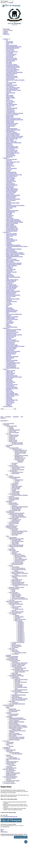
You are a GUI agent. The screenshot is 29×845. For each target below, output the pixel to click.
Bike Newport (9, 156)
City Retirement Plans (14, 522)
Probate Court (12, 437)
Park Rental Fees (10, 215)
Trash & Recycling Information (13, 199)
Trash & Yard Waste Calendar (12, 202)
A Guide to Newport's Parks (18, 642)
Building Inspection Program (21, 679)
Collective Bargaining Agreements (16, 513)
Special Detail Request (14, 588)
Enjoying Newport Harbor (12, 223)
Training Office (15, 543)
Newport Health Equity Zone (12, 152)
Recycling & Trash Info (11, 58)
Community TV (9, 266)
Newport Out (9, 403)
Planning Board (9, 238)
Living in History (10, 218)
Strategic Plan (9, 283)
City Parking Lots (10, 186)
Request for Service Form (20, 668)
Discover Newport (10, 105)
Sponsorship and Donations (12, 210)
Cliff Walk (14, 614)
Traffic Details (6, 29)
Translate (11, 2)
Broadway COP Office (20, 555)
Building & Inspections (11, 196)
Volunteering (9, 216)
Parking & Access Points (11, 375)
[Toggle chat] (26, 842)
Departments (9, 300)
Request (8, 127)
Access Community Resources (13, 133)
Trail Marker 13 (20, 637)
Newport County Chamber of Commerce (15, 80)
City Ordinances (9, 86)
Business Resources (10, 342)
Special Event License (11, 124)
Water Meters (15, 661)
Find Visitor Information (11, 104)
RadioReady (14, 485)
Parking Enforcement (16, 595)
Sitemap (25, 834)
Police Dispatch (15, 542)
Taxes (7, 44)
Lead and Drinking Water (17, 669)
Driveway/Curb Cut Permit (12, 114)
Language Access (10, 282)
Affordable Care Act (16, 519)
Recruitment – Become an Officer (16, 587)
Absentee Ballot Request (11, 128)
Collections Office (13, 470)
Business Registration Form (21, 450)
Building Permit (9, 117)
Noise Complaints (10, 179)
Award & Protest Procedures (18, 467)
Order (7, 94)
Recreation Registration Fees (12, 48)
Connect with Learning (11, 68)
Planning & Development (12, 310)
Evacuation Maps (16, 488)
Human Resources (10, 309)
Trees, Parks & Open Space (15, 613)
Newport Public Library (11, 71)
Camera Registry (15, 566)
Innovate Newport (10, 78)
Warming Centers (16, 491)
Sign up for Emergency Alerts (12, 161)
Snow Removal (15, 653)
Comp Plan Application (11, 272)
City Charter (9, 62)
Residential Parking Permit (12, 123)
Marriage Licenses (10, 165)
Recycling (8, 201)
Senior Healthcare (16, 520)
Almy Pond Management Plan (18, 700)
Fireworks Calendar (13, 436)
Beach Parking (9, 380)
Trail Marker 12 (20, 636)
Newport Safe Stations (14, 497)
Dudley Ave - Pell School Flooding (19, 698)
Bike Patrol (14, 552)
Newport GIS (9, 83)
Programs (14, 643)
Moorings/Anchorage (14, 504)
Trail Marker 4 (20, 625)
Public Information (10, 131)
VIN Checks (12, 600)
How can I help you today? (21, 837)
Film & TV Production (11, 339)
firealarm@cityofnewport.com (10, 816)
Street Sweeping (15, 651)
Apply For (8, 106)
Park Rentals (9, 63)
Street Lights (14, 650)
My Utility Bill (9, 41)
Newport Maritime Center (12, 228)
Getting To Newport (10, 370)
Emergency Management (14, 477)
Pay (7, 40)
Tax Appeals (14, 463)
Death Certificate (10, 96)
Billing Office (12, 701)
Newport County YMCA (11, 151)
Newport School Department (12, 69)
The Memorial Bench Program (13, 67)
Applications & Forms (14, 435)
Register (8, 209)
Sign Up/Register (10, 49)
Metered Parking (10, 187)
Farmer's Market (9, 140)
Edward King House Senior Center (14, 137)
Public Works (12, 648)
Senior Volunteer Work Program (19, 517)
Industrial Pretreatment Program (19, 694)
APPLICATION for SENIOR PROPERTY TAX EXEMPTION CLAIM (21, 457)
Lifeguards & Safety (10, 382)
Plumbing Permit (10, 122)
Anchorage (14, 505)
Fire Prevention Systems (14, 493)
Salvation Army (9, 145)
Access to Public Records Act (18, 568)
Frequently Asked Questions (18, 665)
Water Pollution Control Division (16, 675)
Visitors (5, 369)
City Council (9, 169)
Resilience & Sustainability (12, 316)
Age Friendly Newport (11, 284)
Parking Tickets (9, 42)
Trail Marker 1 (20, 621)
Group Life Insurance (14, 523)
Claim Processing (16, 468)
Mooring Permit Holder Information (20, 506)
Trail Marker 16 (20, 641)
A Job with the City (10, 110)
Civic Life (8, 167)
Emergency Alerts (10, 50)
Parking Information (10, 92)
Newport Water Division (11, 231)
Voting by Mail (12, 431)
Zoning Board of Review (11, 240)
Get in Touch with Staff (11, 159)
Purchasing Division (13, 465)
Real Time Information (17, 533)
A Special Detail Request (11, 108)
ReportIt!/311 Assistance (11, 85)
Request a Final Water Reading (13, 195)
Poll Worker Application (14, 429)
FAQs (13, 605)
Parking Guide (9, 371)
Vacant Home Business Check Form (20, 584)
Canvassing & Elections (11, 301)
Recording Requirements (17, 444)
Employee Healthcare (14, 518)
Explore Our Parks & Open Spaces (14, 376)
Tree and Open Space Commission (14, 263)
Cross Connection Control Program (20, 662)
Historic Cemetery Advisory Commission (15, 254)
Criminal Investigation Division (16, 546)
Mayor (7, 324)
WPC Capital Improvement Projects (17, 703)
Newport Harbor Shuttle (11, 227)
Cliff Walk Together (19, 616)
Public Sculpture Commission (12, 260)
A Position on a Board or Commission (14, 113)
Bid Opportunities (10, 357)
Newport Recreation (10, 155)
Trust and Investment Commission (13, 264)
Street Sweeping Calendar (20, 652)
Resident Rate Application (20, 461)
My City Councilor (10, 101)
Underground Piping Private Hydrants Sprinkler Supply (18, 583)
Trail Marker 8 (20, 630)
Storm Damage (15, 483)
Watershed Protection (16, 674)
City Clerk (8, 302)
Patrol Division (12, 550)
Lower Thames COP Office (21, 559)
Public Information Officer (18, 541)
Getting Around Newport (11, 384)
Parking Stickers (9, 163)
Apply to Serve (9, 236)
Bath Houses (9, 379)
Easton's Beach (9, 56)
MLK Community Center (12, 138)
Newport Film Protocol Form (12, 341)
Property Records (10, 193)
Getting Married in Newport (12, 394)
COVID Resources (19, 479)
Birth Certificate (9, 95)
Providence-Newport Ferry (12, 229)
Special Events (9, 383)
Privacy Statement (19, 834)
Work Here (8, 355)
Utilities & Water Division (12, 319)
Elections (8, 170)
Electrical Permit (10, 115)
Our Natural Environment (17, 532)
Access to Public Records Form (19, 569)
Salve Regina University (11, 73)
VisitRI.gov (8, 405)
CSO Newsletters (18, 685)
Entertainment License (11, 333)
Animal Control (15, 551)
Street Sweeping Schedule (12, 88)
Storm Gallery (15, 534)
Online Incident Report (17, 579)
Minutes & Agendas (16, 729)
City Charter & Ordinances (12, 286)
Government (6, 232)
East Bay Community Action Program (14, 136)
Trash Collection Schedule (18, 611)
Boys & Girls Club (10, 149)
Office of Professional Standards (16, 545)
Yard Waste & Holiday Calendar (13, 90)
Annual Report (15, 677)
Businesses (6, 328)
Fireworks (8, 325)
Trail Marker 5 (20, 627)
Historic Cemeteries (16, 645)
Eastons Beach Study (11, 269)
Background (17, 680)
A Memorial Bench (10, 112)
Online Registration (10, 211)
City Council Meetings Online (13, 87)
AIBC (7, 278)
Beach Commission (10, 250)
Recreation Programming (11, 59)
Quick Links (9, 160)
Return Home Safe (19, 561)
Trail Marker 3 (20, 624)
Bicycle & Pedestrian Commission (13, 248)
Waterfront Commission (11, 265)
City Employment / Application (16, 514)
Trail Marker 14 (20, 638)
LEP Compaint (12, 765)
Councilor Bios (9, 323)
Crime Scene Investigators (17, 563)
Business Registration (11, 330)
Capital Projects (15, 696)
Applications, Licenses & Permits (13, 329)
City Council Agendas (11, 82)
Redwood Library (10, 74)
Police (7, 312)
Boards (7, 237)
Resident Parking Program (12, 190)
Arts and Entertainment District (13, 362)
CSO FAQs (17, 683)
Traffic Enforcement (13, 592)
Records (11, 565)
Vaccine (16, 482)
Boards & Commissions (11, 168)
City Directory (9, 103)
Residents (5, 158)
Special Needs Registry (11, 54)
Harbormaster (9, 307)
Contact (8, 99)
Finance (8, 305)
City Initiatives (9, 268)
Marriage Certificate (10, 97)
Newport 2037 (9, 270)
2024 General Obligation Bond (13, 277)
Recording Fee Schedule (17, 442)
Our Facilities (9, 213)
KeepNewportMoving (11, 280)
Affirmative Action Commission (13, 245)
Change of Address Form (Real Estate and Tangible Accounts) (20, 453)
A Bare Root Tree (10, 109)
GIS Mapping (9, 182)
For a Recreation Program (12, 51)
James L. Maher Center (11, 141)
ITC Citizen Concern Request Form (20, 598)
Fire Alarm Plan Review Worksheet (20, 495)
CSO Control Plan (16, 678)
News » (2, 829)
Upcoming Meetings (7, 406)
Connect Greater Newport (12, 77)
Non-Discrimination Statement (7, 834)
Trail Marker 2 (20, 623)
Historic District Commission (12, 219)
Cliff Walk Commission (11, 251)
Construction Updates (11, 181)
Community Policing (16, 554)
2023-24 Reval (9, 274)
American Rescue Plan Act (12, 279)
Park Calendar (9, 208)
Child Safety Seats (16, 593)
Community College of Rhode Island (14, 72)
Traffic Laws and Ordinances (18, 597)
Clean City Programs (10, 200)
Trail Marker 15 (20, 639)
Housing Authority (13, 715)
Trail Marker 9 (20, 632)
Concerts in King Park (11, 206)
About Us (11, 476)
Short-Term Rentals (10, 60)
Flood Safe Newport (10, 197)
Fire (7, 306)
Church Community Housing (12, 135)
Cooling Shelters (15, 492)
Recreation (8, 204)
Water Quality (15, 673)
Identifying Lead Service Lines (21, 670)
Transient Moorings (16, 509)
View (7, 81)
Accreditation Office (16, 540)
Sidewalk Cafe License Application (14, 334)
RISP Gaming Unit (16, 581)
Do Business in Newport (11, 76)
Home (2, 416)
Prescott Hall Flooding (17, 697)
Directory (5, 32)
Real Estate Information (11, 191)
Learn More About (10, 55)
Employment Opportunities (12, 356)
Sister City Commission (11, 259)
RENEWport (9, 144)
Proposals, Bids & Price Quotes (13, 129)
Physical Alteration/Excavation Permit (14, 119)
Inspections (3, 418)
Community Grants (10, 318)
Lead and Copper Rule (20, 671)
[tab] (14, 420)
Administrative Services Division (16, 538)
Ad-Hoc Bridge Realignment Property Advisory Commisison (17, 720)
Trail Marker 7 (20, 629)
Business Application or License (13, 118)
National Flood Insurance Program (19, 531)
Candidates (11, 428)
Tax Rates (14, 464)
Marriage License (10, 120)
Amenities (17, 615)
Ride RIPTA (9, 389)
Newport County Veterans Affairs (13, 142)
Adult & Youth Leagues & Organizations (15, 205)
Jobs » (2, 830)
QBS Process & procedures (18, 469)
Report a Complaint (10, 178)
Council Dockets (10, 321)
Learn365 (8, 273)
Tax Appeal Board (10, 241)
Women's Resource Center (12, 146)
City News (8, 91)
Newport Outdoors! (10, 183)
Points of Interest (10, 374)
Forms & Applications (14, 432)
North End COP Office (20, 560)
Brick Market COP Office (20, 556)
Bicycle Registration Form (18, 572)
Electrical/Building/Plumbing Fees (13, 46)
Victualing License (10, 126)
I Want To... (6, 39)
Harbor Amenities (10, 224)
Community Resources (11, 172)
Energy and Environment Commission (14, 252)
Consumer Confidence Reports (19, 664)
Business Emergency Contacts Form (20, 573)
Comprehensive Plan (10, 364)
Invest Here (8, 359)
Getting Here (17, 618)
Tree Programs (15, 647)
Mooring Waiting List (11, 225)
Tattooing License (10, 337)
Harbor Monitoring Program (21, 689)
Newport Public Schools (11, 176)
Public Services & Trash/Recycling (14, 314)
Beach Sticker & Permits (11, 45)
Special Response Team (17, 564)
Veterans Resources (10, 177)
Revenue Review (10, 261)
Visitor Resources (10, 401)
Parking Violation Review (12, 188)
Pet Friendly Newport (16, 646)
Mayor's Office (9, 100)
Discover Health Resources (12, 147)
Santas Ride (11, 500)
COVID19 (14, 478)
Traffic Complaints (16, 596)
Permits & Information (14, 499)
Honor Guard (12, 549)
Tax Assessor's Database (11, 64)
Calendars (5, 31)
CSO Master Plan (18, 684)
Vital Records (9, 164)
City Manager (9, 304)
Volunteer (14, 490)
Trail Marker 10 (20, 633)
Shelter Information (16, 487)
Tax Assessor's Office (11, 192)
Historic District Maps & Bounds (13, 220)
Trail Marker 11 (20, 634)
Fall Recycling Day (19, 609)
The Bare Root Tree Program (12, 65)
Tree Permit (8, 338)
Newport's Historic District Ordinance (14, 222)
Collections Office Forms (17, 472)
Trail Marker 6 (20, 628)
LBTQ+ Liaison (18, 557)
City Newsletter (9, 53)
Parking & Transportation (11, 184)
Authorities (8, 242)
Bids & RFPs (6, 34)
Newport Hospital (10, 154)
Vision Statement (13, 537)
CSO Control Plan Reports (21, 682)
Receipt (16, 570)
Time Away (11, 524)
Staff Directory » (4, 831)
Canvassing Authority (14, 714)
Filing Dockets (15, 702)
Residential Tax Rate (19, 459)
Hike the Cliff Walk (10, 373)
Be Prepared (14, 529)
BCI (13, 547)
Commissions (9, 243)
